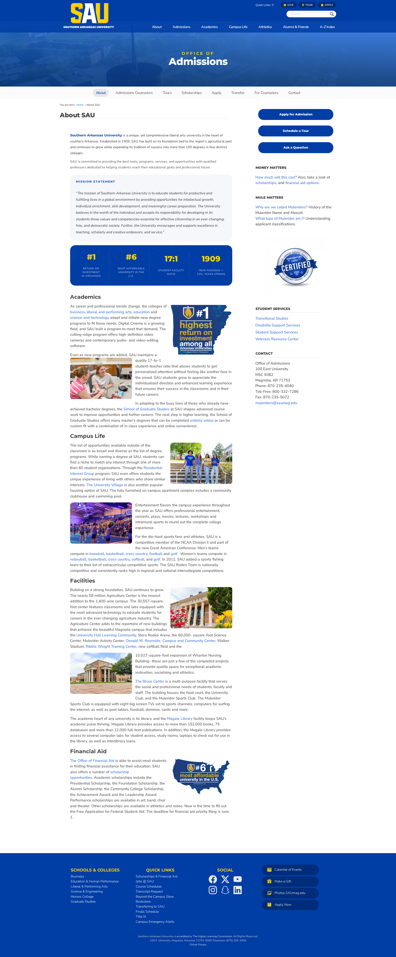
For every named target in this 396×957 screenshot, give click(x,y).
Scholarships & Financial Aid (156, 876)
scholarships (265, 182)
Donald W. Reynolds (144, 640)
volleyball (78, 559)
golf (174, 553)
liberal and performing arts (109, 312)
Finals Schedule (147, 911)
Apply (328, 4)
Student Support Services (276, 332)
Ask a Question (295, 147)
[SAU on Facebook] (213, 879)
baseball (97, 553)
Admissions (198, 59)
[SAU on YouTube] (237, 879)
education (141, 312)
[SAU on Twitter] (225, 879)
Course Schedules (149, 886)
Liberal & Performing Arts (89, 886)
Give (290, 4)
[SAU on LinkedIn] (237, 890)
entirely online (201, 420)
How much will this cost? (276, 177)
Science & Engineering (87, 891)
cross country (136, 553)
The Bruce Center (149, 681)
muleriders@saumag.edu (276, 402)
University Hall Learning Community (106, 635)
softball (138, 559)
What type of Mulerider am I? (279, 218)
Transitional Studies (271, 318)
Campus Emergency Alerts (155, 921)
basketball (115, 553)
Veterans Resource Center (277, 339)
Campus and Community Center (189, 640)
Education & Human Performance (95, 881)
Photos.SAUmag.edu (290, 893)
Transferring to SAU (150, 906)
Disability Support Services (277, 325)
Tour (309, 4)
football (155, 553)
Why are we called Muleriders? (281, 207)
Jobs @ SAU (145, 881)
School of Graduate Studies (146, 409)
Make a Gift (283, 881)
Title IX (141, 916)
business (77, 312)
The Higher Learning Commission (212, 936)
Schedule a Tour (296, 131)
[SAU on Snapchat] (225, 890)
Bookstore (143, 901)
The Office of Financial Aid (92, 760)
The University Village (104, 484)
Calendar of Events (288, 869)
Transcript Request (149, 891)
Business (77, 876)
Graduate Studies (83, 901)
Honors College (82, 896)
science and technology (89, 317)
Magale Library (179, 718)
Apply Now (283, 904)
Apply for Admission (295, 114)
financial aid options (302, 182)
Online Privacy (198, 944)
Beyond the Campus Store (155, 896)
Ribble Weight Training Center (111, 646)
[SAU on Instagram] (213, 890)
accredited (183, 936)
